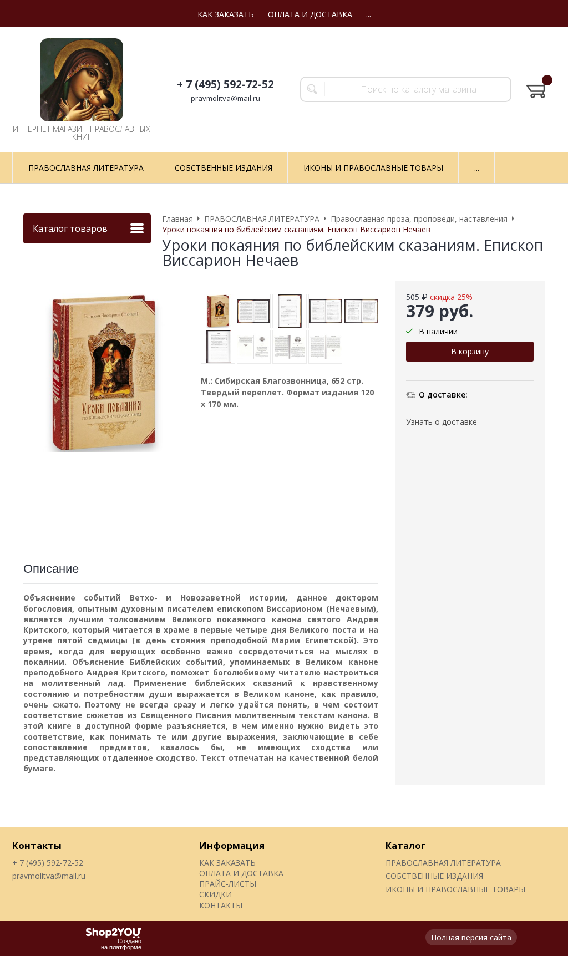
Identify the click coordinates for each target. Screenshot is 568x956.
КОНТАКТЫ (220, 905)
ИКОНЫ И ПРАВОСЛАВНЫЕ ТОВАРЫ (455, 889)
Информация (232, 845)
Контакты (37, 845)
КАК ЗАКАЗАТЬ (225, 14)
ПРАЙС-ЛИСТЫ (227, 883)
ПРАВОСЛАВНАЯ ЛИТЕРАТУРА (443, 862)
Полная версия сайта (471, 937)
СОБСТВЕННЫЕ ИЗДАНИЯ (434, 876)
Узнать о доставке (441, 421)
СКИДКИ (215, 894)
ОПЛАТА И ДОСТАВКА (310, 14)
